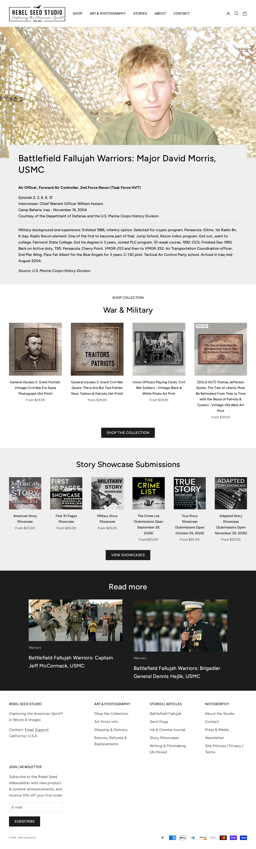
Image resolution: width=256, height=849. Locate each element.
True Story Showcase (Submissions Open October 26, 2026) (189, 524)
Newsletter (214, 737)
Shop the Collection (128, 432)
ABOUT (160, 13)
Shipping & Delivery (111, 729)
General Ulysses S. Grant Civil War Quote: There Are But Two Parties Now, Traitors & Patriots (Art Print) (97, 388)
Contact (212, 721)
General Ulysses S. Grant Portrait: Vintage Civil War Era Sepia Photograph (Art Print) (35, 388)
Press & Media (217, 729)
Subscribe (24, 821)
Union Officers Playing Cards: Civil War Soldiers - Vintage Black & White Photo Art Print (158, 388)
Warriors (35, 648)
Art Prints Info (106, 721)
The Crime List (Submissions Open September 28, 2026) (148, 524)
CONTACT (182, 13)
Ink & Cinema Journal (167, 729)
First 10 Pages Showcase (66, 519)
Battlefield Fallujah (165, 713)
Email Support (37, 729)
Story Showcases (164, 737)
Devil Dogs (159, 721)
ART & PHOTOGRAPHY (108, 13)
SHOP (77, 13)
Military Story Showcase (107, 519)
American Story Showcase (25, 519)
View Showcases (128, 555)
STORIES (140, 13)
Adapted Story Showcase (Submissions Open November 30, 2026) (231, 524)
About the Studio (219, 713)
